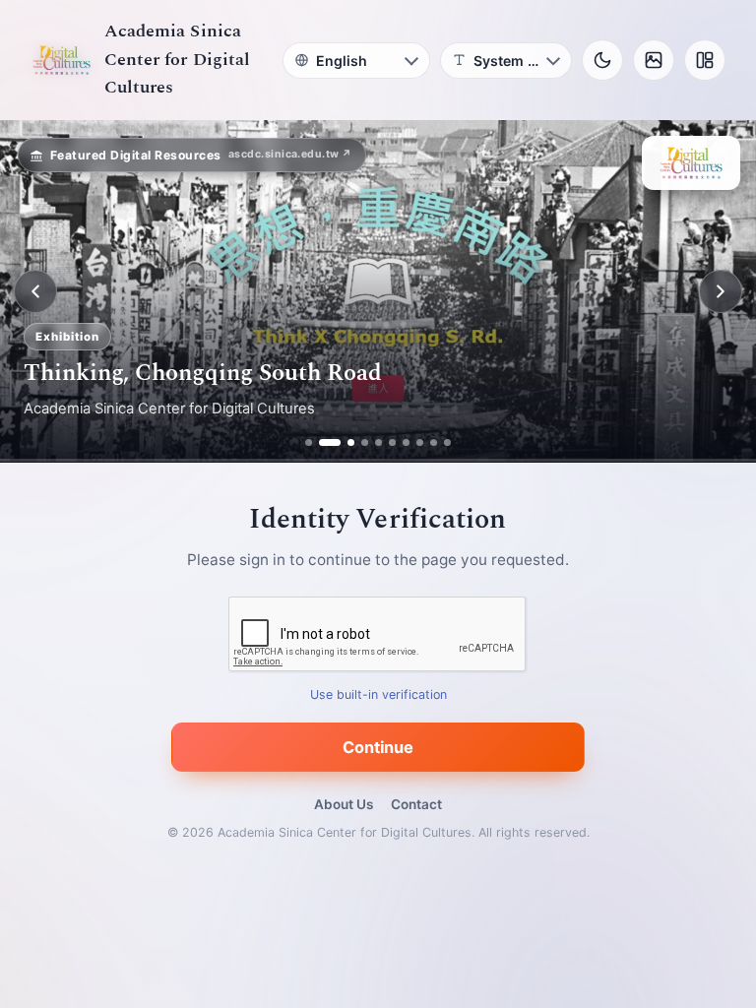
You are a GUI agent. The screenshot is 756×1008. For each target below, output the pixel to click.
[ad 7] (406, 442)
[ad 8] (419, 442)
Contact (416, 804)
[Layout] (704, 60)
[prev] (35, 291)
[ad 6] (392, 442)
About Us (343, 804)
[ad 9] (433, 442)
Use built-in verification (378, 695)
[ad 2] (322, 442)
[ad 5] (378, 442)
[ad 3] (343, 442)
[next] (720, 291)
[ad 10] (447, 442)
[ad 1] (308, 442)
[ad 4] (364, 442)
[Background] (653, 60)
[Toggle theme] (602, 60)
